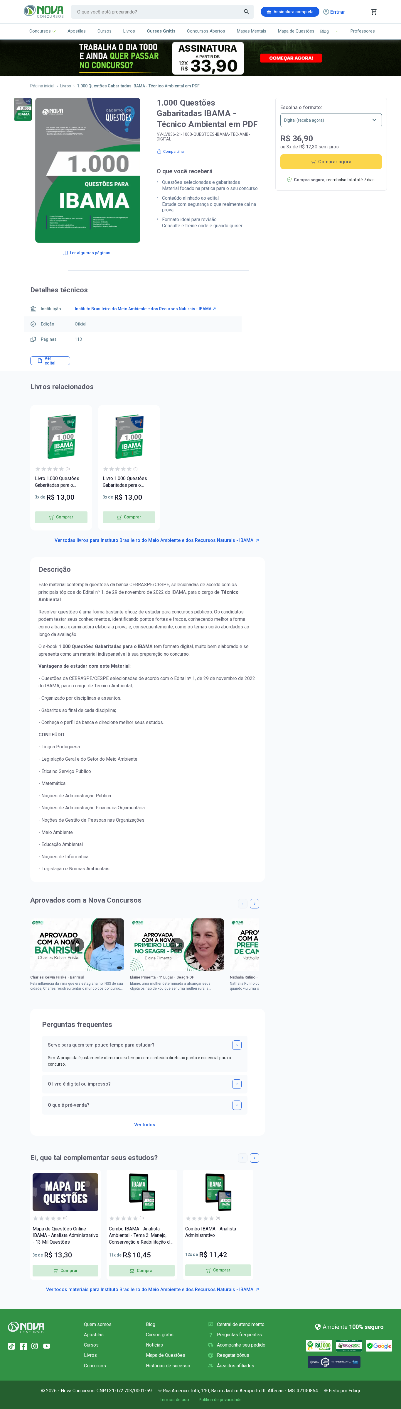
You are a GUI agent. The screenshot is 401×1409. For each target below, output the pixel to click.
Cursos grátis (159, 1334)
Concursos (40, 31)
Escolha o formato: (301, 107)
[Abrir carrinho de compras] (374, 12)
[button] (242, 903)
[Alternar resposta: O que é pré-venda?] (237, 1105)
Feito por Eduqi (344, 1390)
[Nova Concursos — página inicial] (43, 12)
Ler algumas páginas (90, 252)
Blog (150, 1324)
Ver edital (50, 360)
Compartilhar (174, 151)
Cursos (104, 31)
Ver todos (144, 1123)
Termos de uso (174, 1399)
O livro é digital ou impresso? (79, 1084)
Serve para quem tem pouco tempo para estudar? (101, 1045)
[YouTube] (46, 1346)
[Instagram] (34, 1346)
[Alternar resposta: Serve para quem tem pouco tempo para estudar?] (237, 1045)
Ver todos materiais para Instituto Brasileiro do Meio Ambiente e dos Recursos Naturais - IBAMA (149, 1289)
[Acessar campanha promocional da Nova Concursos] (200, 58)
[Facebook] (23, 1346)
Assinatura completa (294, 11)
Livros (129, 31)
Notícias (154, 1345)
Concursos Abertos (206, 31)
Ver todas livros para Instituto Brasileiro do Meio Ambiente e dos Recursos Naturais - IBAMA (154, 540)
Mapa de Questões (296, 31)
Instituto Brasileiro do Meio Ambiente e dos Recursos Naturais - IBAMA (143, 308)
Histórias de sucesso (168, 1366)
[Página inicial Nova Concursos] (26, 1327)
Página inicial (42, 86)
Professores (363, 31)
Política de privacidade (220, 1399)
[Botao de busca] (247, 12)
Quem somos (98, 1324)
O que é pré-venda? (68, 1105)
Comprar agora (334, 162)
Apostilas (77, 31)
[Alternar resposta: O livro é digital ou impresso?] (237, 1084)
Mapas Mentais (251, 31)
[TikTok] (11, 1346)
